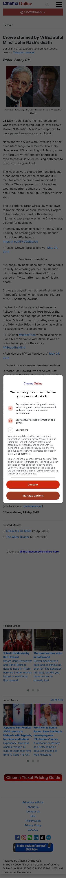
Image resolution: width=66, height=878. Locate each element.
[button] (33, 429)
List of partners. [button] (22, 453)
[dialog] (33, 439)
